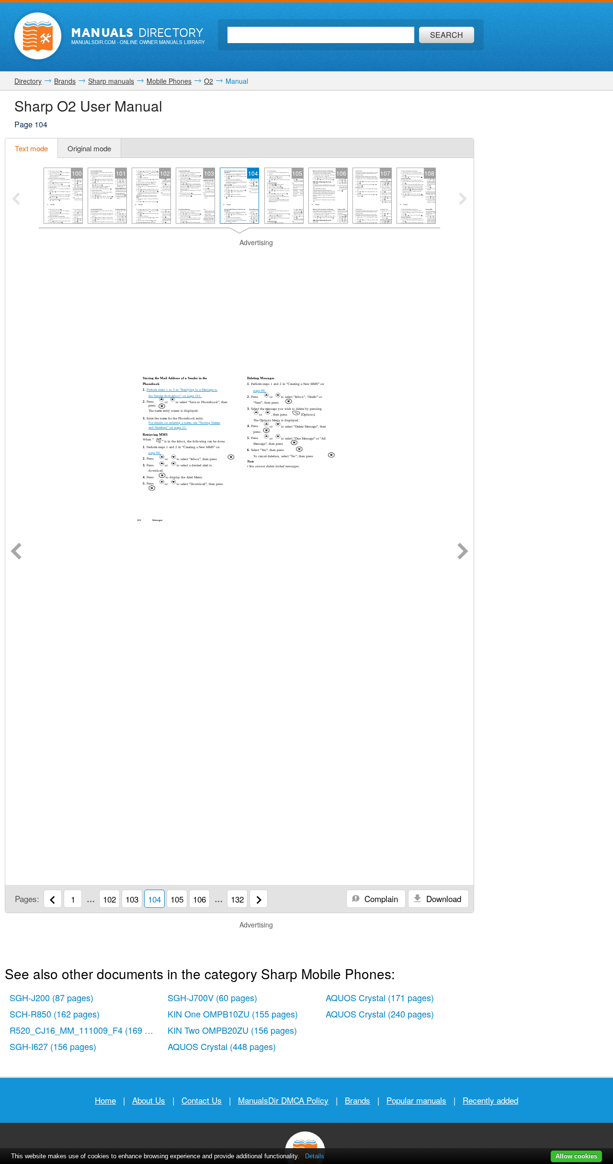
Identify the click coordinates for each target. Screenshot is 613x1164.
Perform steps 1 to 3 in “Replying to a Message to (182, 390)
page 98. (154, 453)
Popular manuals (416, 1100)
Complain (380, 898)
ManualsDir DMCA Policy (283, 1100)
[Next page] (462, 552)
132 (237, 899)
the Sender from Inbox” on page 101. (175, 396)
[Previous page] (16, 552)
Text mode (31, 148)
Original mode (89, 148)
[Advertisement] (239, 259)
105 (176, 899)
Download (442, 898)
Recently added (490, 1100)
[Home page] (37, 36)
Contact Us (202, 1100)
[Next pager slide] (462, 199)
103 (131, 899)
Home (105, 1100)
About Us (148, 1100)
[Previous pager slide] (16, 199)
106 (199, 899)
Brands (357, 1100)
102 (109, 899)
